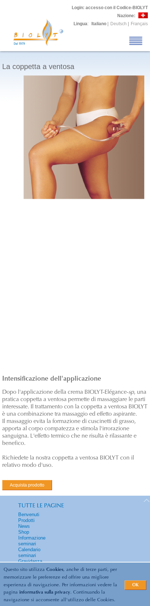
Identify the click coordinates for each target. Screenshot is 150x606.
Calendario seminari (29, 552)
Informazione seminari (32, 540)
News (24, 526)
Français (139, 23)
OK (135, 585)
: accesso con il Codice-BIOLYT (110, 7)
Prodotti (26, 520)
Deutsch (118, 23)
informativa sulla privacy (44, 592)
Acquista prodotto (27, 485)
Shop (23, 532)
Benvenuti (28, 514)
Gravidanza (30, 561)
